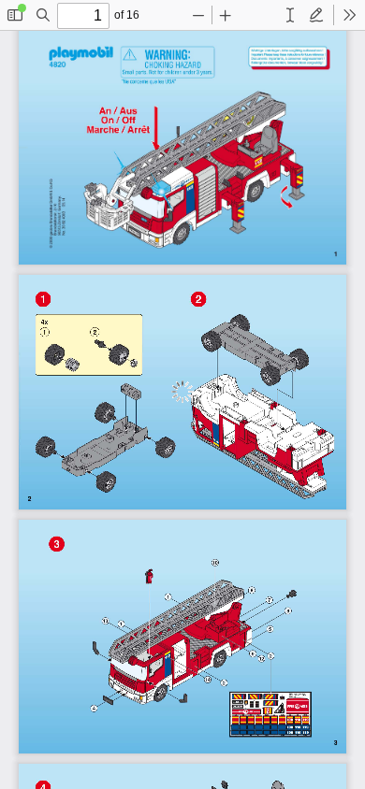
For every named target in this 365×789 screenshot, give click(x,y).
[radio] (290, 15)
